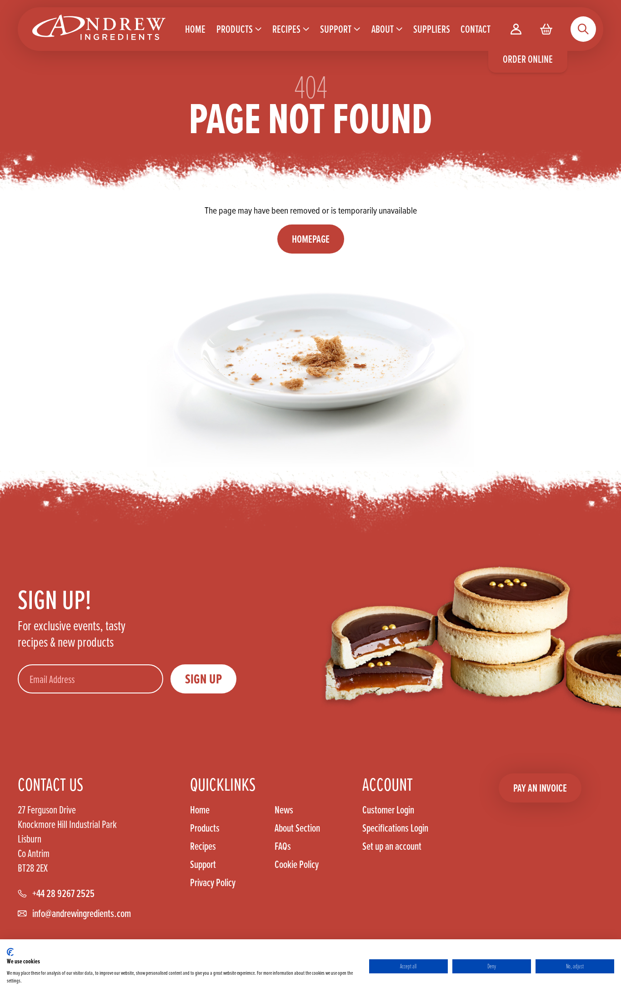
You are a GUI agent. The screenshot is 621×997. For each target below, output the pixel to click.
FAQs (283, 846)
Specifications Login (395, 828)
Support (203, 864)
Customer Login (388, 810)
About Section (297, 828)
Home (200, 810)
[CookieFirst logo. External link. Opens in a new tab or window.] (10, 952)
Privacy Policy (212, 882)
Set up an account (391, 845)
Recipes (203, 846)
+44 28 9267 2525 (63, 893)
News (284, 810)
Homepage (311, 238)
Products (205, 828)
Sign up (203, 679)
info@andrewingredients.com (81, 913)
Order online (528, 58)
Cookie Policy (297, 864)
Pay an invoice (540, 787)
